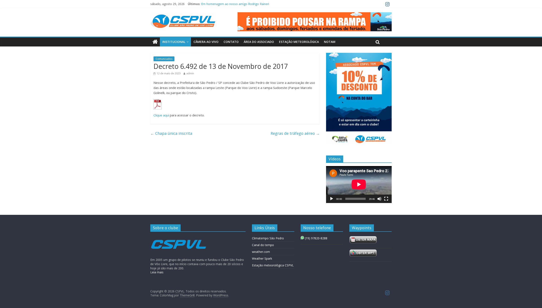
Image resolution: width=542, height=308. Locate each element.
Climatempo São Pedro (268, 238)
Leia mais (156, 272)
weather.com (261, 252)
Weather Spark (262, 258)
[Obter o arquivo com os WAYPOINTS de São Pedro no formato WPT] (363, 251)
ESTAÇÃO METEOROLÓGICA (299, 42)
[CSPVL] (155, 41)
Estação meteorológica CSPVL (273, 265)
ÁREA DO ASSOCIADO (259, 42)
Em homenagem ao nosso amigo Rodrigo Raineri (235, 4)
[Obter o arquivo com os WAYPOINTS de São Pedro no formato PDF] (363, 238)
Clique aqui (161, 115)
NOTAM (329, 42)
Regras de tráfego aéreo (295, 133)
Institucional (173, 42)
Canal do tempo (263, 245)
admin (190, 73)
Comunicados (164, 59)
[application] (359, 184)
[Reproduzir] (331, 199)
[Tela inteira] (386, 199)
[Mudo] (379, 199)
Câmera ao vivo (206, 42)
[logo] (178, 237)
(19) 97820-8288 (315, 238)
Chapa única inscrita (171, 133)
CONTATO (231, 42)
